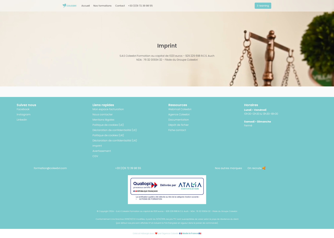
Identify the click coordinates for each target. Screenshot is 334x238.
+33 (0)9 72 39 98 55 (140, 5)
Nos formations (102, 5)
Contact (120, 5)
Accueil (85, 5)
